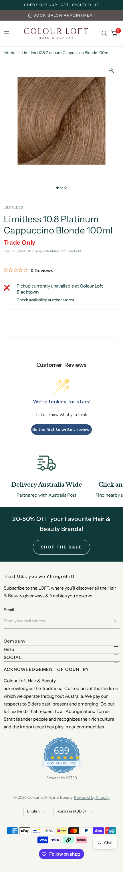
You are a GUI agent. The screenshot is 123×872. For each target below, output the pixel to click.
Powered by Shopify (92, 797)
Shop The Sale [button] (61, 547)
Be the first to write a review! (61, 429)
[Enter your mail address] (114, 621)
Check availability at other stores (45, 300)
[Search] (104, 33)
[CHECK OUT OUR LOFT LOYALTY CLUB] (61, 5)
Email (9, 609)
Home (9, 52)
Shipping (34, 251)
